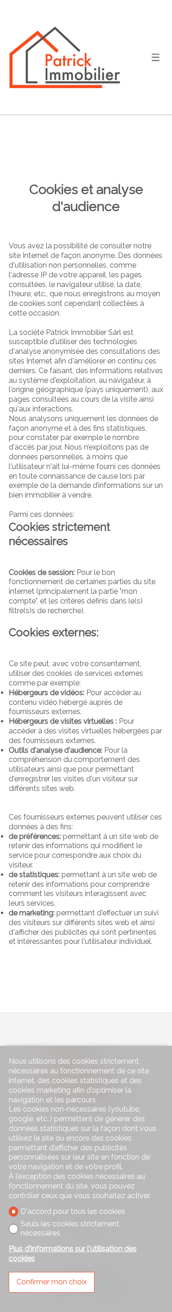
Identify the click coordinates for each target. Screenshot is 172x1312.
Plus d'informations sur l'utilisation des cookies (73, 1253)
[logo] (66, 57)
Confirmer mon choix (52, 1281)
